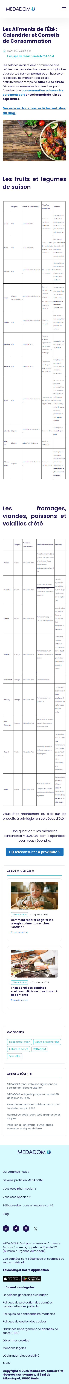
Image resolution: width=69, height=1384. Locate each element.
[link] (29, 9)
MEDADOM (39, 1049)
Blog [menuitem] (6, 1214)
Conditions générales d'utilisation (25, 1295)
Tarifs (6, 1363)
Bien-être (15, 1056)
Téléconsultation (19, 1042)
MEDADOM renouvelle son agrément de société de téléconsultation (32, 1086)
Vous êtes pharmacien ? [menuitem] (19, 1189)
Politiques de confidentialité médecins (29, 1314)
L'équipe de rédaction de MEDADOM (30, 56)
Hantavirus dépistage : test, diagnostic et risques (33, 1116)
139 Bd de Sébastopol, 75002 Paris (26, 1376)
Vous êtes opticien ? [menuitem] (17, 1197)
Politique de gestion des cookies (25, 1321)
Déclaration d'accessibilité (21, 1356)
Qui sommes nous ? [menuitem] (16, 1172)
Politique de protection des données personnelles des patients (28, 1304)
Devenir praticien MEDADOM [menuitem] (22, 1180)
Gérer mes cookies (16, 1340)
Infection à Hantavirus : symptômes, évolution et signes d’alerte (30, 1126)
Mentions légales (14, 1348)
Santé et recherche (47, 1042)
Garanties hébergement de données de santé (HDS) (30, 1331)
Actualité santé (18, 1049)
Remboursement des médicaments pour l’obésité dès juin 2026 (33, 1106)
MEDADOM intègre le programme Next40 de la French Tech (33, 1096)
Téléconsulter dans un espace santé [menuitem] (28, 1205)
